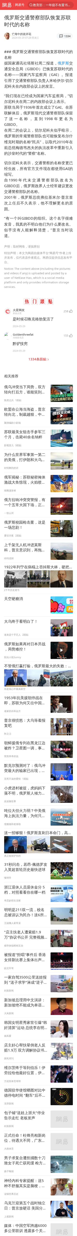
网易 (7, 5)
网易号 (19, 5)
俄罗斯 (63, 63)
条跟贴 (37, 359)
